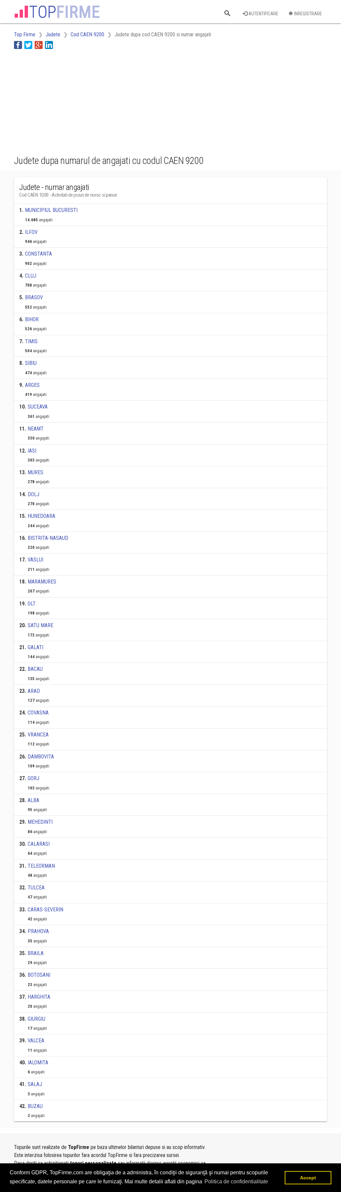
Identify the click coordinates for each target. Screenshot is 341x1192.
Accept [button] (308, 1177)
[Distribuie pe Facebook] (18, 45)
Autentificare (262, 13)
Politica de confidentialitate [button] (236, 1181)
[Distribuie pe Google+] (39, 45)
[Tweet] (28, 45)
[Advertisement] (135, 101)
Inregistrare (307, 13)
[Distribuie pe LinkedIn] (49, 45)
